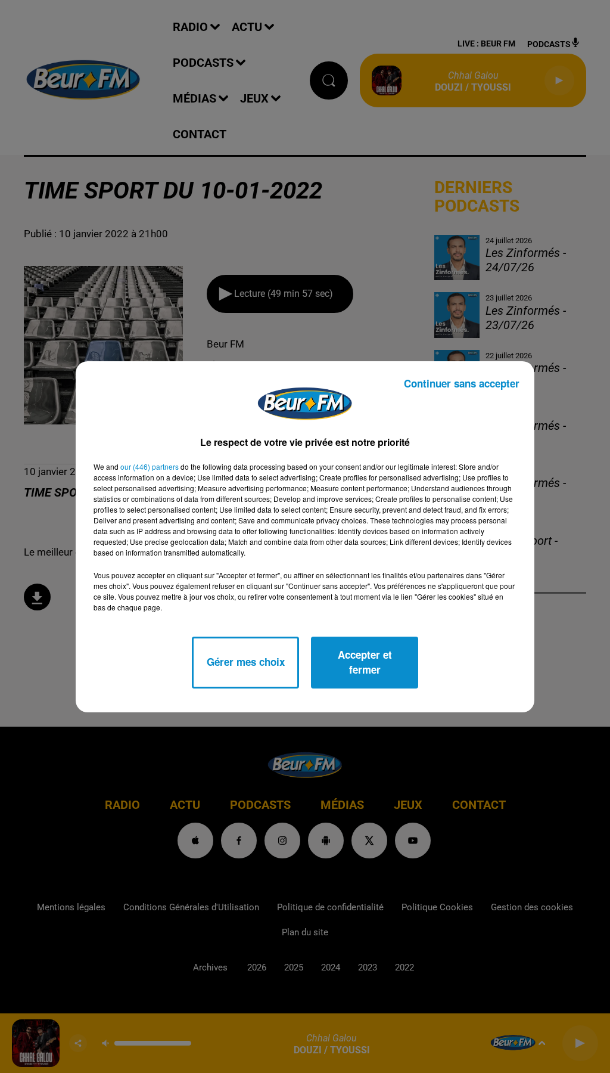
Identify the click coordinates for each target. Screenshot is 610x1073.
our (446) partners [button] (149, 466)
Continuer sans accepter (461, 383)
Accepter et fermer (365, 662)
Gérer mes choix (246, 662)
